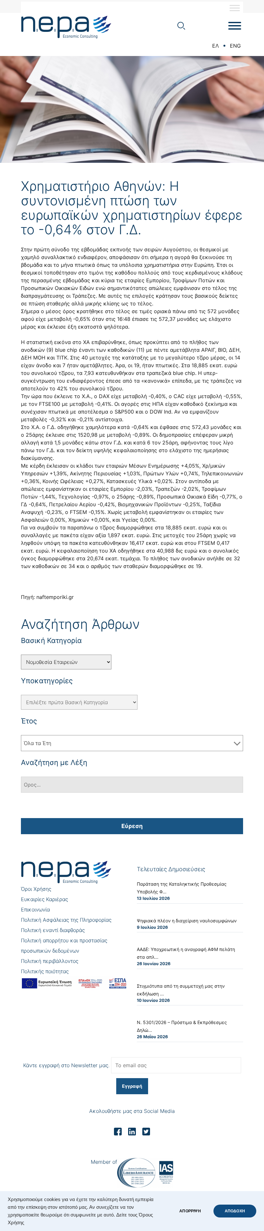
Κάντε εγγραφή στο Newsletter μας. (66, 1065)
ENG (235, 45)
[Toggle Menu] (235, 8)
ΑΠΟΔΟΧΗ (235, 1211)
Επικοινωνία (35, 909)
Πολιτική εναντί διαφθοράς (53, 930)
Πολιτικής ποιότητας (45, 971)
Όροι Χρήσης (36, 889)
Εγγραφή (132, 1086)
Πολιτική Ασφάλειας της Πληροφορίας (66, 920)
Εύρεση (132, 826)
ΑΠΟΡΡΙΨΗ (190, 1211)
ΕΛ (215, 45)
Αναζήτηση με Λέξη (54, 762)
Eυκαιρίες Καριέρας (44, 899)
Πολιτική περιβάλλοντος (49, 961)
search (181, 25)
